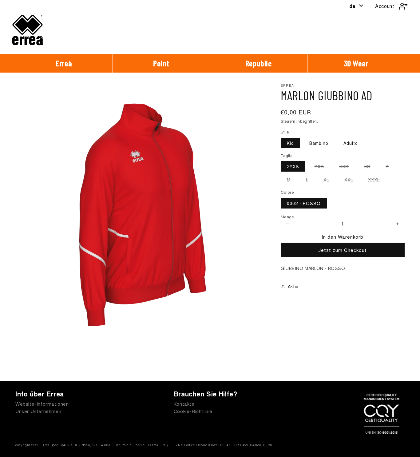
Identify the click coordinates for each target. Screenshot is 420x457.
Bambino (318, 143)
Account (384, 6)
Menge (287, 217)
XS (370, 167)
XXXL (377, 180)
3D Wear (356, 63)
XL (329, 180)
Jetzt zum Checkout (342, 250)
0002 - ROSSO (304, 203)
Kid (290, 143)
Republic (258, 63)
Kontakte (184, 403)
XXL (351, 180)
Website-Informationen (42, 403)
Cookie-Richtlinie (193, 411)
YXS (322, 167)
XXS (347, 167)
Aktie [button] (293, 286)
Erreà (64, 63)
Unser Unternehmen (38, 411)
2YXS (293, 166)
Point (161, 63)
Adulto (350, 143)
